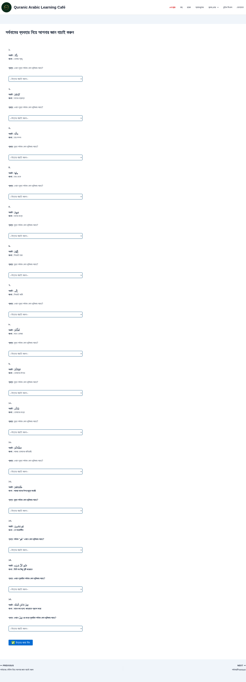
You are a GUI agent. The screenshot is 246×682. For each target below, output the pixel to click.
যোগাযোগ (240, 7)
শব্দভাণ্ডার (212, 7)
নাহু (181, 7)
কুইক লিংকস (227, 7)
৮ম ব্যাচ (173, 7)
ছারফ (189, 7)
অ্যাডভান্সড (199, 7)
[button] (217, 7)
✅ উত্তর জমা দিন (20, 642)
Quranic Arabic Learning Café (39, 7)
